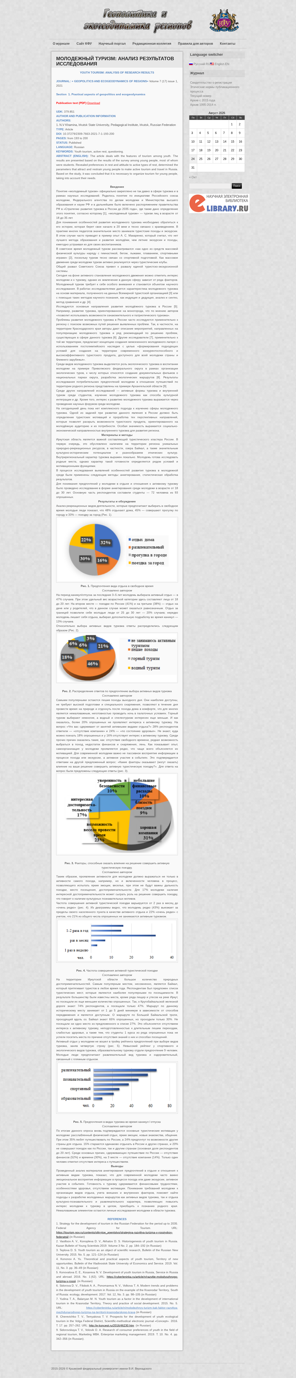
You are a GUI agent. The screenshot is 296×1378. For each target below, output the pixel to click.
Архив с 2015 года (202, 100)
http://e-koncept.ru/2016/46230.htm (111, 1325)
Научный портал (112, 43)
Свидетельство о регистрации (211, 82)
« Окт (193, 177)
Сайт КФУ (84, 43)
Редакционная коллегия (151, 43)
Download (93, 103)
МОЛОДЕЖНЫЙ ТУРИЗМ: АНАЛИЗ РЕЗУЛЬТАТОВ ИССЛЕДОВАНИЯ (115, 61)
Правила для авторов (195, 43)
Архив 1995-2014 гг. (203, 104)
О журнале (61, 43)
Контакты (227, 43)
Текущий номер (200, 95)
